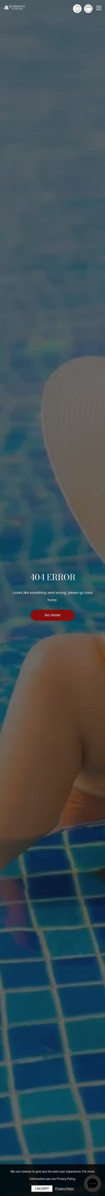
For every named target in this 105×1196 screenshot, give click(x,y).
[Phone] (77, 8)
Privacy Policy (64, 1189)
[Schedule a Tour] (88, 8)
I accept (42, 1189)
